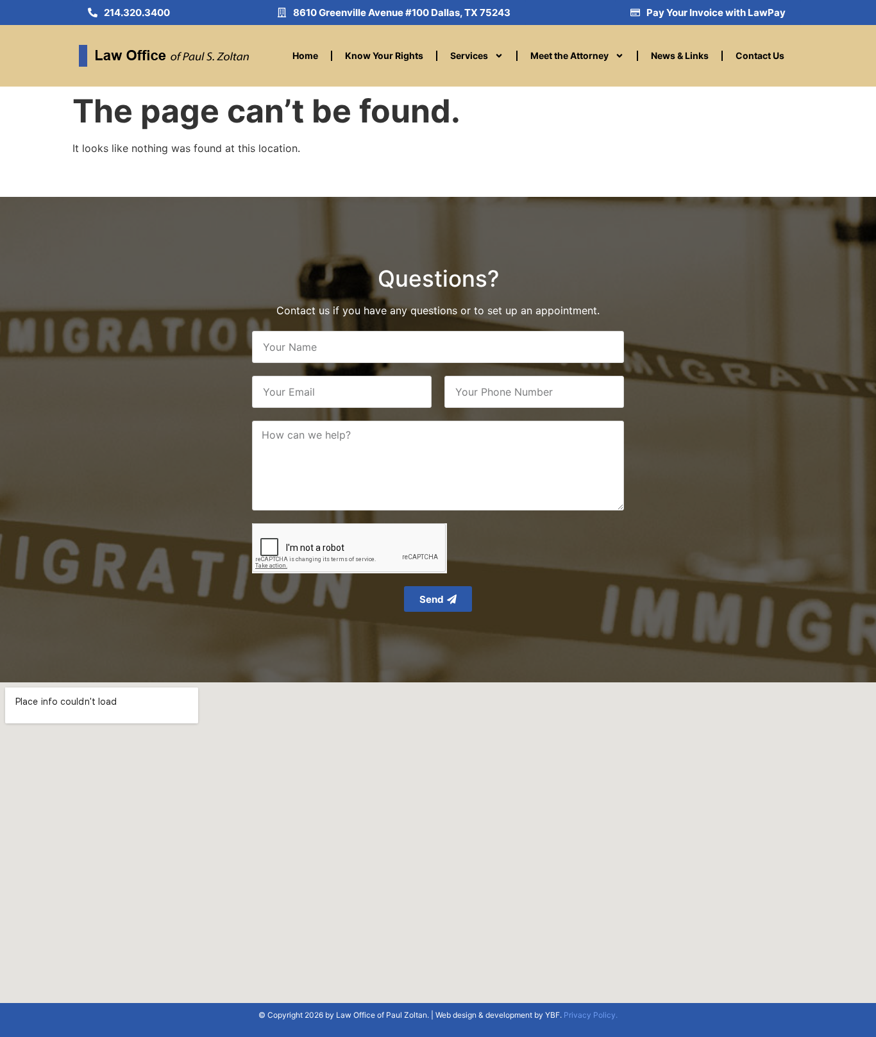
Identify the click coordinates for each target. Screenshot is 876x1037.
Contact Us (760, 55)
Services (469, 55)
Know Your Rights (384, 55)
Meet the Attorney (569, 55)
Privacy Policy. (591, 1015)
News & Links (680, 55)
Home (305, 55)
